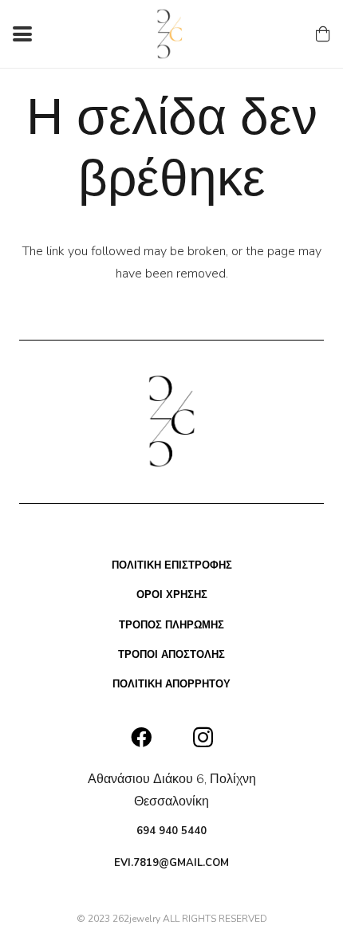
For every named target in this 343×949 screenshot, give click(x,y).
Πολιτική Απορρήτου (171, 684)
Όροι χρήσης (171, 595)
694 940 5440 (171, 831)
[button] (22, 34)
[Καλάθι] (323, 34)
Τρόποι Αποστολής (171, 655)
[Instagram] (203, 738)
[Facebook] (141, 737)
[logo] (170, 34)
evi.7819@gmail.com (171, 863)
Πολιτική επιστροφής (172, 565)
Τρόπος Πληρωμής (171, 625)
